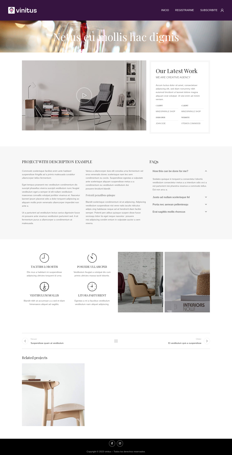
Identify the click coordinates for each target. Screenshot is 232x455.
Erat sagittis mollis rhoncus (169, 211)
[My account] (222, 10)
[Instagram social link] (120, 443)
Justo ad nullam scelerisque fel (171, 197)
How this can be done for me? (170, 171)
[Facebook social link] (112, 443)
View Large (81, 366)
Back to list (116, 341)
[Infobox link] (44, 265)
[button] (84, 95)
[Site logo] (22, 10)
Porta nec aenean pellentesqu (170, 204)
